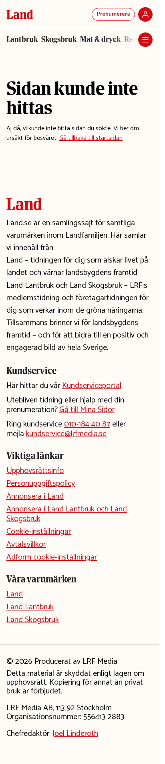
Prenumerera (113, 14)
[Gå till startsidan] (19, 14)
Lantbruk (22, 39)
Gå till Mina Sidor (87, 409)
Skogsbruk (59, 39)
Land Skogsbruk (32, 620)
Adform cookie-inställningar (51, 557)
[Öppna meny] (145, 39)
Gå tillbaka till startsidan (91, 138)
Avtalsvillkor (26, 544)
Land (14, 594)
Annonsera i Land (35, 496)
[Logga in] (145, 14)
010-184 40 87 (87, 424)
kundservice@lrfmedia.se (66, 434)
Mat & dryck (100, 39)
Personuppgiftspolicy (40, 483)
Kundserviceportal (91, 385)
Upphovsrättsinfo (35, 470)
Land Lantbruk (30, 607)
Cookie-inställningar (38, 531)
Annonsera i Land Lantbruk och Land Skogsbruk (66, 514)
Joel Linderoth (75, 733)
